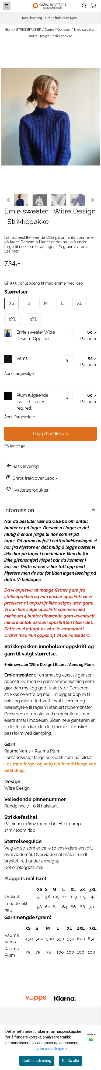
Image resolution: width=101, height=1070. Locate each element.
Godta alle (70, 1060)
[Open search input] (84, 6)
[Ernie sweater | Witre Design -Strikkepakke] (50, 116)
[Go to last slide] (8, 200)
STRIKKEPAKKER (29, 30)
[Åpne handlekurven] (93, 6)
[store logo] (51, 6)
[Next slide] (92, 200)
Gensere (64, 30)
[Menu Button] (7, 6)
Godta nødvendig (36, 1060)
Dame (50, 30)
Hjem (9, 30)
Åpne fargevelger (19, 373)
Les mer (11, 251)
